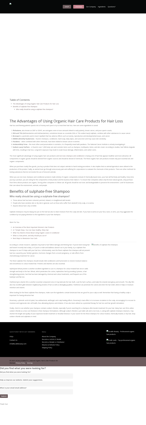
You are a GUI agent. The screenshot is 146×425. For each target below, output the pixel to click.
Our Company (91, 7)
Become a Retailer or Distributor (53, 342)
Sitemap (30, 363)
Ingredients (102, 7)
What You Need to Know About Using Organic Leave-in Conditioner (36, 233)
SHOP (67, 7)
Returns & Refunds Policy (50, 345)
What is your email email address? (13, 388)
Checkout (78, 7)
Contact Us (13, 340)
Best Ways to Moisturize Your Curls (25, 238)
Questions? (111, 7)
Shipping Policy (47, 348)
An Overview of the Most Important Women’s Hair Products (33, 227)
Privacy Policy (20, 363)
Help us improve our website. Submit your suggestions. (21, 380)
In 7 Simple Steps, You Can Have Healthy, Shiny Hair (31, 230)
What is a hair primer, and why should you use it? (30, 236)
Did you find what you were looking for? (15, 372)
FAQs (11, 336)
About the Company (49, 336)
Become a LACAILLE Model (51, 339)
